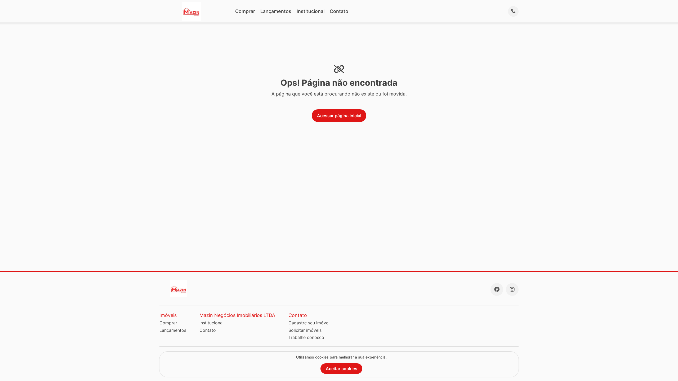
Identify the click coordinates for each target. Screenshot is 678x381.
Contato (339, 11)
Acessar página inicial (339, 115)
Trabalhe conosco (306, 337)
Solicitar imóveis (305, 330)
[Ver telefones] (513, 11)
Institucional (310, 11)
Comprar (245, 11)
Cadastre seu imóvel (308, 322)
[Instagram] (512, 289)
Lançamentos (275, 11)
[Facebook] (496, 289)
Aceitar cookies (341, 368)
